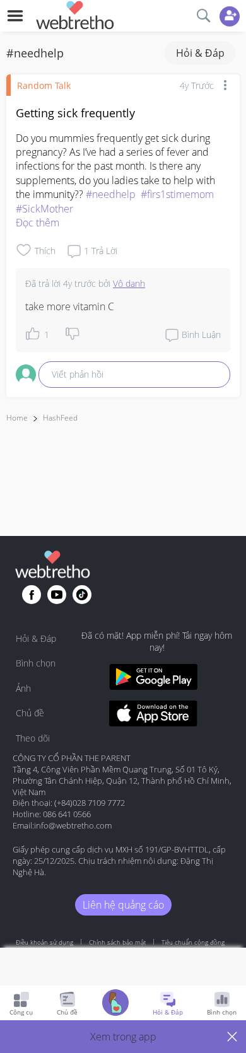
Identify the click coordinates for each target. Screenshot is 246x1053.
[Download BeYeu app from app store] (153, 715)
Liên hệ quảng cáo (123, 905)
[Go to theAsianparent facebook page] (31, 594)
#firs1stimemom (177, 194)
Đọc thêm (37, 223)
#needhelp (111, 194)
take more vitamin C (69, 306)
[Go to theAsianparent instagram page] (82, 594)
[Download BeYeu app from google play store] (153, 678)
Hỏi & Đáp (200, 53)
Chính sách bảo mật (117, 942)
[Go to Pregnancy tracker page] (115, 1004)
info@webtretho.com (73, 825)
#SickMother (44, 209)
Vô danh (129, 283)
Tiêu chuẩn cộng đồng (193, 942)
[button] (123, 1037)
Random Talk (44, 85)
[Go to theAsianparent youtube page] (56, 594)
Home (17, 417)
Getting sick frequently (75, 112)
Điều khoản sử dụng (44, 942)
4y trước (197, 85)
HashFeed (60, 417)
